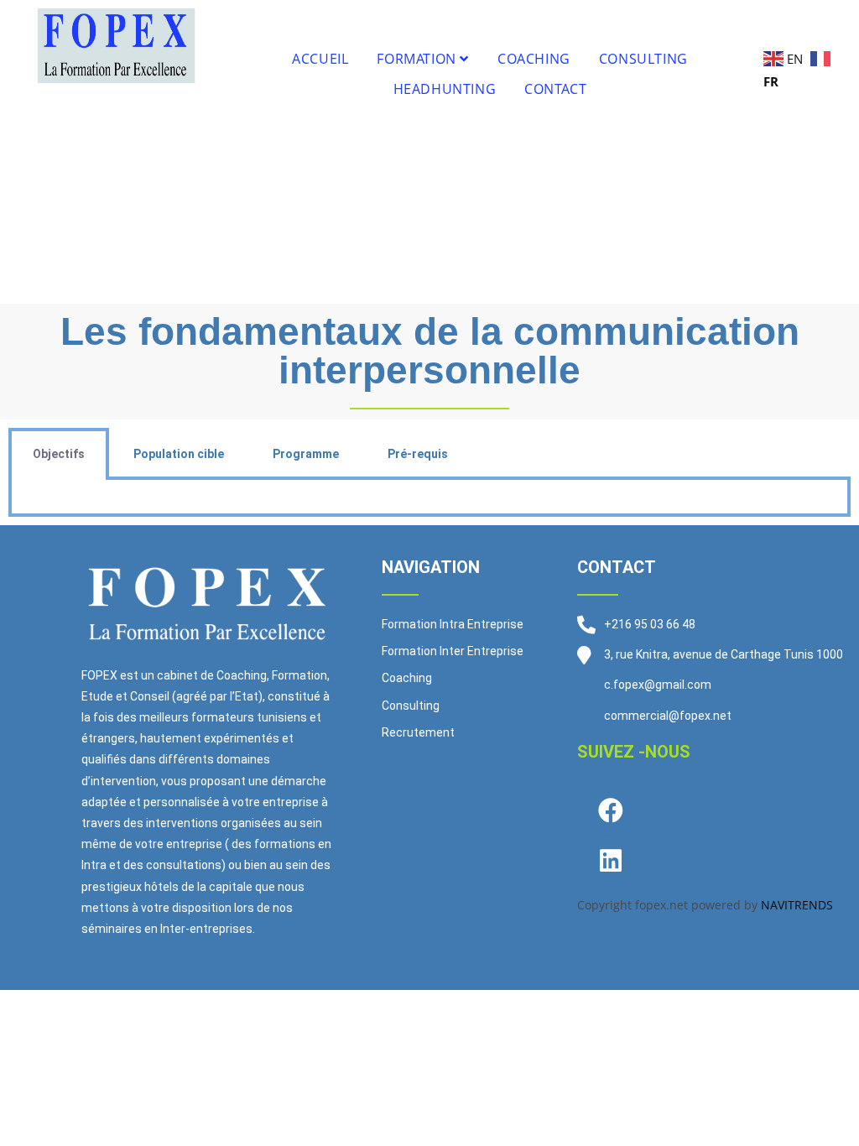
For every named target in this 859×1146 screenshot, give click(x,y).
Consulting (643, 58)
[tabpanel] (429, 498)
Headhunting (445, 89)
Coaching (533, 58)
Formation (418, 58)
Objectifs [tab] (59, 454)
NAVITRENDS (797, 905)
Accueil (320, 58)
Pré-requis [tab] (418, 454)
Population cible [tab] (178, 454)
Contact (555, 89)
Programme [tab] (306, 454)
